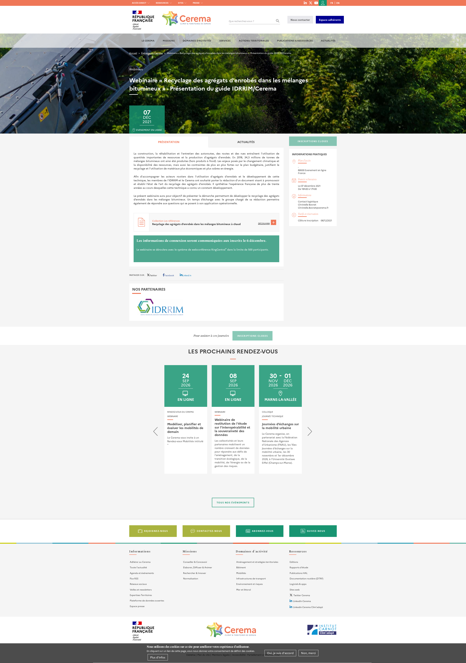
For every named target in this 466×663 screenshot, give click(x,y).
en (337, 2)
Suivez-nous (316, 530)
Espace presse (137, 606)
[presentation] (155, 432)
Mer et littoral (243, 589)
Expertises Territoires (141, 594)
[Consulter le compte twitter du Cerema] (310, 3)
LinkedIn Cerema (302, 601)
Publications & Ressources (295, 40)
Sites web (295, 589)
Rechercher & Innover (194, 572)
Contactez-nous (209, 530)
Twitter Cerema (301, 595)
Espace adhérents (330, 19)
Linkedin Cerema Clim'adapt (308, 607)
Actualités (328, 40)
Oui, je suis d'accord (280, 653)
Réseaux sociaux (138, 583)
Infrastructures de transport (251, 578)
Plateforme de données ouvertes (147, 600)
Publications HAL (298, 572)
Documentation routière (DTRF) (306, 578)
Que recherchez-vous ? (241, 21)
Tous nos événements (233, 502)
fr (331, 2)
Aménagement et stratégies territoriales (257, 561)
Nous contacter (300, 19)
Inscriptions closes (313, 141)
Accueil (133, 52)
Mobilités (241, 572)
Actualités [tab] (246, 142)
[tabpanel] (206, 207)
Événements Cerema (152, 52)
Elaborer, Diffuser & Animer (197, 567)
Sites (180, 2)
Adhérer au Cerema (140, 561)
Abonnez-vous (263, 530)
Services (225, 40)
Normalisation (190, 578)
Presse (196, 2)
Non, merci (308, 653)
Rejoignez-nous (156, 530)
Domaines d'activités (197, 40)
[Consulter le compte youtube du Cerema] (316, 3)
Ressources (162, 2)
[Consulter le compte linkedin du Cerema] (305, 3)
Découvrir (264, 223)
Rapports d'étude (299, 567)
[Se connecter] (323, 3)
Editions (294, 561)
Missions (169, 40)
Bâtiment (241, 567)
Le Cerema (148, 40)
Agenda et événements (142, 572)
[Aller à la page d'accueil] (184, 16)
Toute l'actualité (138, 567)
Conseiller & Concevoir (195, 561)
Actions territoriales (254, 40)
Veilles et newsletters (141, 589)
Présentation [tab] (168, 142)
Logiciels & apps (298, 583)
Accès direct (139, 2)
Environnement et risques (249, 583)
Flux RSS (134, 578)
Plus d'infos (157, 657)
